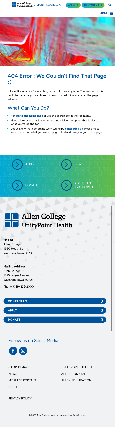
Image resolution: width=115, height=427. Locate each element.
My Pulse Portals (22, 380)
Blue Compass (79, 415)
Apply (12, 310)
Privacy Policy (20, 398)
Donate (14, 319)
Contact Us (17, 301)
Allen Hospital (73, 374)
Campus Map (17, 367)
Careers (14, 387)
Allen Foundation (76, 380)
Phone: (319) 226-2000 (19, 286)
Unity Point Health (76, 367)
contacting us (74, 128)
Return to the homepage (27, 115)
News (12, 374)
